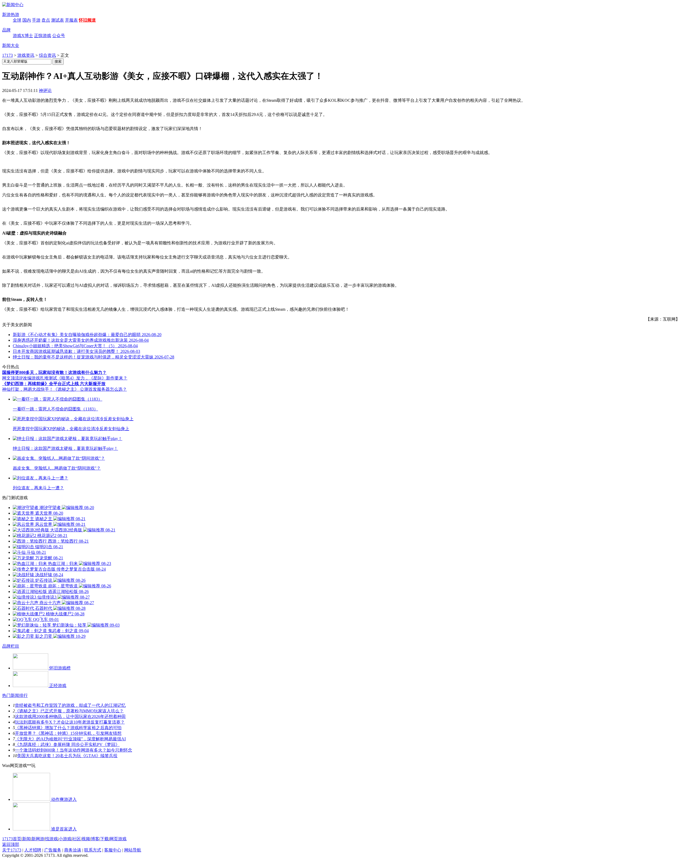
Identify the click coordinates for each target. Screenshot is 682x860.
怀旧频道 (87, 20)
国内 (26, 20)
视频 (86, 839)
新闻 (26, 839)
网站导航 (132, 850)
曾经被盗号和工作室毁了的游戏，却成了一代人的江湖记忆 (70, 705)
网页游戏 (118, 839)
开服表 (71, 20)
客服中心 (112, 850)
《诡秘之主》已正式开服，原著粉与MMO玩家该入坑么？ (69, 711)
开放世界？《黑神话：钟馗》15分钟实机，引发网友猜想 (68, 733)
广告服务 (52, 850)
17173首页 (11, 839)
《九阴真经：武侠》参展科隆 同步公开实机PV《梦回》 (67, 744)
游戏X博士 (23, 35)
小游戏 (65, 839)
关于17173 (11, 850)
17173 (7, 55)
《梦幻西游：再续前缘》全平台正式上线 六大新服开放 (53, 383)
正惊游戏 (42, 35)
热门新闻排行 (15, 695)
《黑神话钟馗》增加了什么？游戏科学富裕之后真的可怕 (68, 727)
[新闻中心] (12, 4)
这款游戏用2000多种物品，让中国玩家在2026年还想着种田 (70, 716)
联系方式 (92, 850)
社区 (76, 839)
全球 (17, 20)
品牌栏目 (10, 646)
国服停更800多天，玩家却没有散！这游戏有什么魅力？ (54, 372)
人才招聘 (32, 850)
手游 (36, 20)
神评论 (45, 90)
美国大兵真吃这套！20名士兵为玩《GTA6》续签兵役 (67, 755)
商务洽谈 (72, 850)
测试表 (57, 20)
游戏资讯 (25, 55)
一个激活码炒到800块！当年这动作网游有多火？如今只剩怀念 (73, 750)
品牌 (6, 30)
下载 (104, 839)
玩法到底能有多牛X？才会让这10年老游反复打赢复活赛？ (70, 722)
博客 (95, 839)
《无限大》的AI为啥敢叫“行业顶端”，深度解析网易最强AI (70, 739)
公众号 (58, 35)
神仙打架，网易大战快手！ (27, 389)
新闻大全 (10, 45)
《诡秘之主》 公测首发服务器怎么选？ (90, 389)
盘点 (46, 20)
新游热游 (10, 14)
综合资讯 (47, 55)
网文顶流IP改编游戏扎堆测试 (29, 378)
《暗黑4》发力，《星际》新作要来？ (92, 378)
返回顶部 (10, 844)
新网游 (37, 839)
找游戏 (51, 839)
